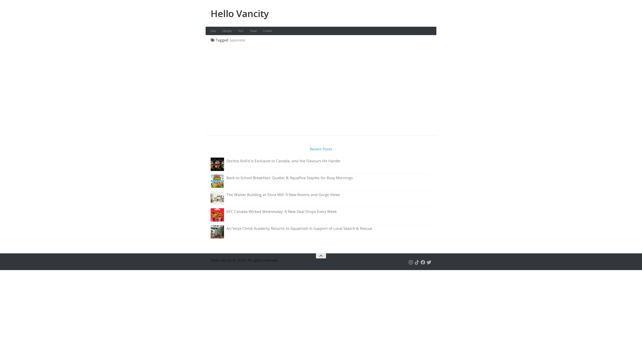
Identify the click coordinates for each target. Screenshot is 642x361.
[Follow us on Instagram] (411, 262)
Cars (213, 31)
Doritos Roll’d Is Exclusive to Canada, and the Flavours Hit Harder (283, 160)
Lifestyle (227, 31)
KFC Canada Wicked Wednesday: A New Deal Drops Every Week (281, 211)
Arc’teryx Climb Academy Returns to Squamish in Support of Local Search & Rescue (299, 228)
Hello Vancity (240, 13)
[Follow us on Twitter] (429, 262)
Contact (267, 31)
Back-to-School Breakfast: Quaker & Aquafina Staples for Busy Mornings (289, 177)
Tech (241, 31)
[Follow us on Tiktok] (417, 262)
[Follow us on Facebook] (423, 262)
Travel (253, 31)
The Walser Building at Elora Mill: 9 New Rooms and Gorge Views (283, 194)
